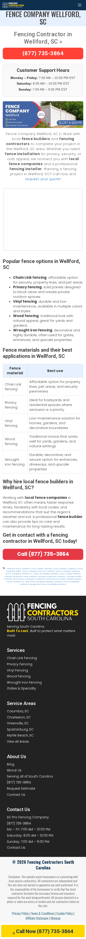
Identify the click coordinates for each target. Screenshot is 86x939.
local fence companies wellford (28, 579)
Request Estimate (21, 788)
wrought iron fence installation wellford (47, 584)
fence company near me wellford (38, 571)
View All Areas (18, 741)
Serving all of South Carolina (30, 776)
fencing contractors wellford (51, 576)
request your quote (42, 179)
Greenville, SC (18, 723)
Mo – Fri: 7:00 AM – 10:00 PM (28, 829)
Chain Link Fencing (22, 658)
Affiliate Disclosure (36, 918)
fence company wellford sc (19, 573)
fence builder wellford (41, 568)
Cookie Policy (64, 913)
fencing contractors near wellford (20, 576)
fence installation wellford (45, 573)
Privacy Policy (20, 913)
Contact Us (16, 794)
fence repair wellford (70, 573)
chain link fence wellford (18, 568)
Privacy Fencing (19, 664)
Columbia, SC (18, 711)
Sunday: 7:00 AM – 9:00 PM (28, 841)
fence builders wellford (64, 568)
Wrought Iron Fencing (24, 682)
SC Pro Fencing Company (28, 817)
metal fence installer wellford (59, 579)
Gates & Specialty (21, 688)
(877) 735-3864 (43, 53)
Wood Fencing (19, 676)
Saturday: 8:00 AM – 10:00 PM (30, 835)
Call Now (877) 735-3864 (44, 931)
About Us (14, 770)
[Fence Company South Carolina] (13, 5)
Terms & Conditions (42, 913)
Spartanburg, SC (20, 729)
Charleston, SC (19, 717)
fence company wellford (67, 571)
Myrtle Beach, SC (20, 735)
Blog (10, 764)
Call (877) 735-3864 (43, 554)
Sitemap (55, 918)
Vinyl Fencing (17, 670)
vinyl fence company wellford (39, 581)
